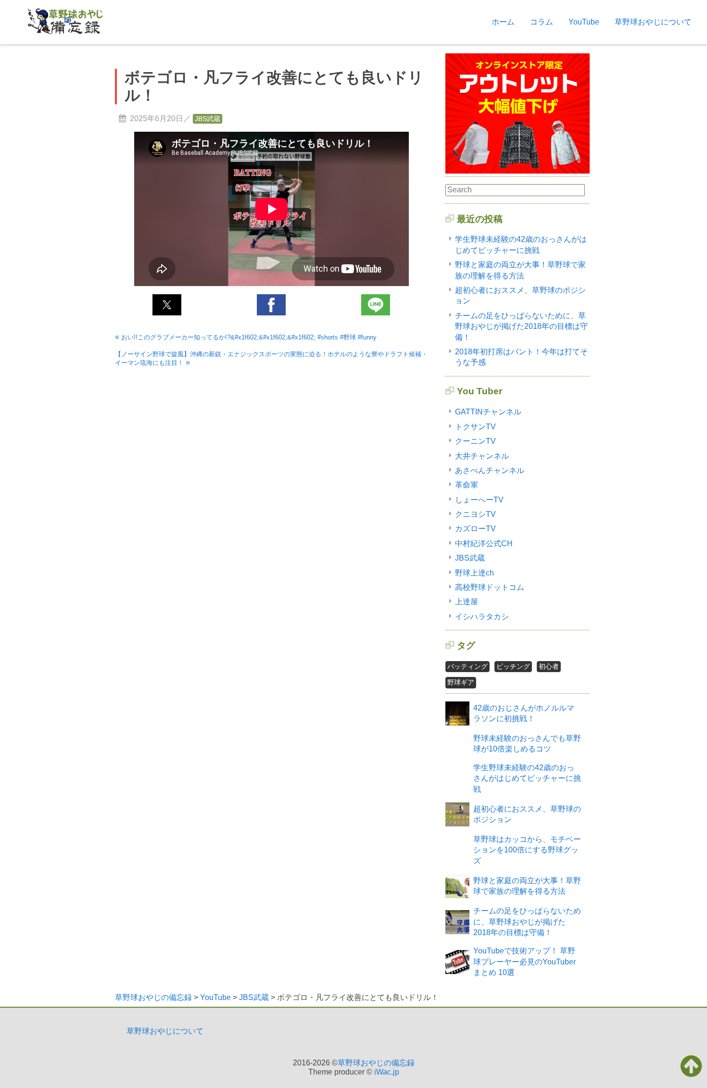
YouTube (583, 22)
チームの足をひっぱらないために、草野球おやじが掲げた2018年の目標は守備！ (521, 326)
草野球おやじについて (653, 22)
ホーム (503, 22)
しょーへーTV (479, 500)
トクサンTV (475, 427)
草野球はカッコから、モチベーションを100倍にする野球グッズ (527, 850)
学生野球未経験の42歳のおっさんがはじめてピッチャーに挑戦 (527, 778)
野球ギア (460, 682)
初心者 (549, 666)
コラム (541, 22)
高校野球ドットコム (489, 587)
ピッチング (513, 666)
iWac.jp (386, 1072)
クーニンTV (475, 441)
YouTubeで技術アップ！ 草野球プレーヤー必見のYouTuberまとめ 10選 (524, 961)
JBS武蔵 (207, 119)
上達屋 (466, 602)
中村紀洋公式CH (484, 543)
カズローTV (475, 529)
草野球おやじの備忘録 (376, 1063)
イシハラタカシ (482, 617)
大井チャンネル (482, 456)
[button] (166, 304)
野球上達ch (474, 573)
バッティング (467, 666)
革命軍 (466, 485)
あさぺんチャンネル (489, 470)
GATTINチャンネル (488, 412)
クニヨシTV (475, 514)
